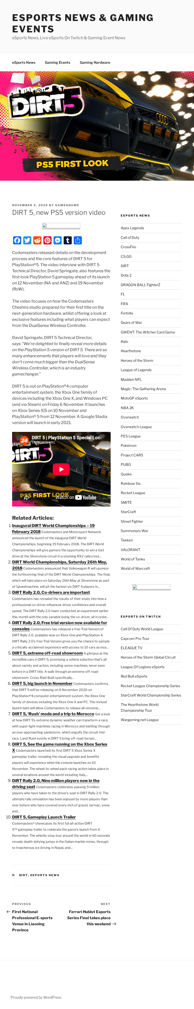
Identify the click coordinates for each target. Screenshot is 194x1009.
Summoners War (134, 531)
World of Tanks (133, 559)
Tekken (127, 540)
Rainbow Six (131, 483)
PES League (131, 436)
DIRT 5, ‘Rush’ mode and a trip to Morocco (53, 713)
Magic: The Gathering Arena (143, 389)
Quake (126, 474)
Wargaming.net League (140, 720)
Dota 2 (126, 275)
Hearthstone (131, 351)
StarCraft (128, 512)
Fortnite (127, 313)
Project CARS (132, 455)
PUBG (126, 464)
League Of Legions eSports (142, 667)
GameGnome (67, 205)
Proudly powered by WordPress (36, 997)
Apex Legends (132, 228)
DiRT (23, 875)
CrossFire (128, 247)
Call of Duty (130, 237)
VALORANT (130, 550)
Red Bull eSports (134, 676)
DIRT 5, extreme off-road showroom (47, 653)
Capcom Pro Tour (135, 638)
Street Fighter (132, 521)
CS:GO (126, 256)
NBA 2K (127, 408)
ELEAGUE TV (131, 648)
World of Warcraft (135, 568)
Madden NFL (131, 379)
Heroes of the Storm (137, 360)
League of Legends (136, 370)
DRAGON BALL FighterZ (140, 285)
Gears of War (131, 322)
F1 (123, 294)
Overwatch (130, 417)
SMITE (126, 502)
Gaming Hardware (95, 62)
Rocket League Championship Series (150, 686)
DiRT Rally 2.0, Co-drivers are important (51, 592)
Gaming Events (57, 62)
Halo (124, 341)
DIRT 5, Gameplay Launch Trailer (44, 817)
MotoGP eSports (134, 398)
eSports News (23, 62)
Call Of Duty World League (142, 629)
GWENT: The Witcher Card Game (148, 332)
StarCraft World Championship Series (151, 695)
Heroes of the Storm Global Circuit (148, 657)
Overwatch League (136, 427)
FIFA (124, 304)
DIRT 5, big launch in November (42, 683)
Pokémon (128, 445)
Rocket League (133, 493)
